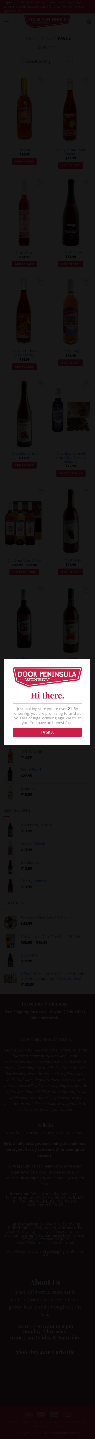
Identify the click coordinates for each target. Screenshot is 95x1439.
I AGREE (47, 732)
